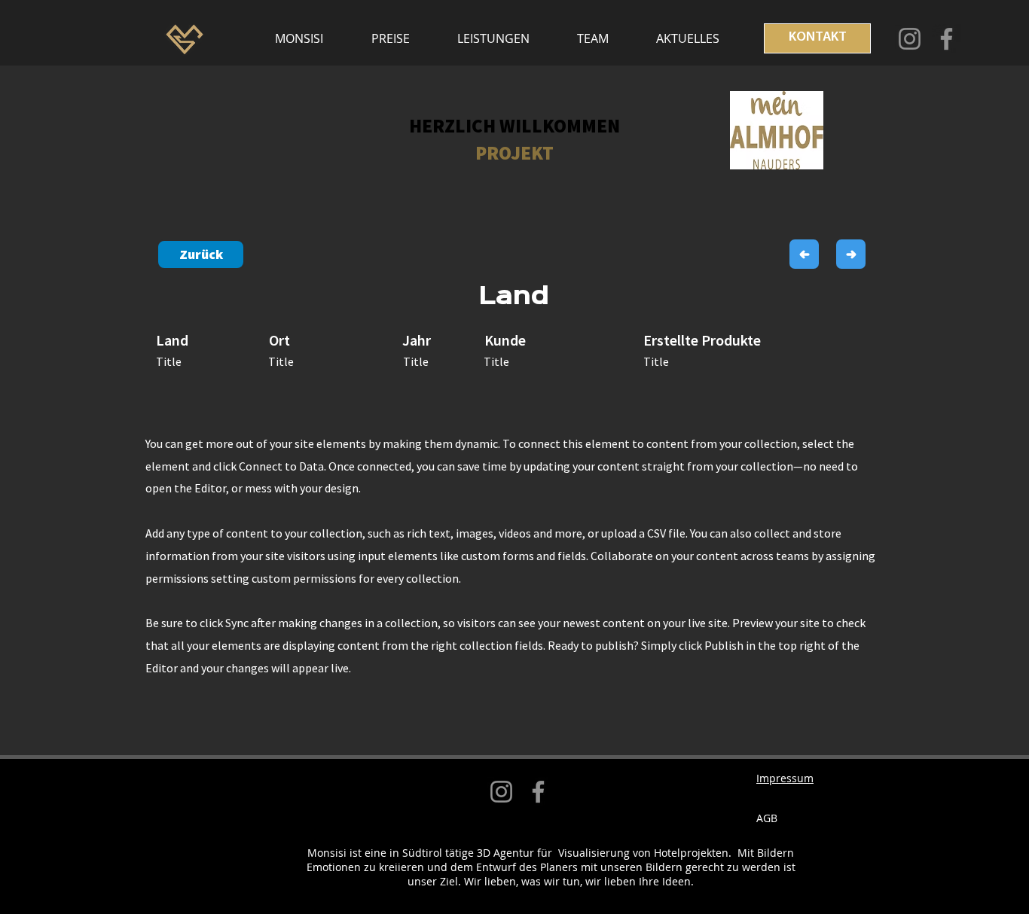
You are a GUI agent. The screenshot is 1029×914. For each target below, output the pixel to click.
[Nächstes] (851, 254)
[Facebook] (946, 38)
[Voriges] (804, 254)
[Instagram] (909, 38)
